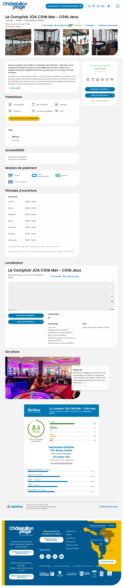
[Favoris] (93, 6)
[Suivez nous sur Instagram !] (48, 556)
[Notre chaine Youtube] (61, 556)
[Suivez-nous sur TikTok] (55, 556)
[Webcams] (108, 6)
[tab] (97, 525)
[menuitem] (15, 6)
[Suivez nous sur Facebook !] (42, 556)
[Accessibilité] (89, 6)
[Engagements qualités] (94, 574)
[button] (98, 6)
